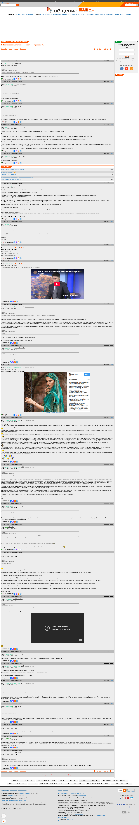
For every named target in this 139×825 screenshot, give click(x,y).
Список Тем (4, 49)
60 (100, 49)
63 (107, 49)
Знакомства (17, 14)
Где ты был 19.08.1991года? (8, 174)
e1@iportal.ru (11, 795)
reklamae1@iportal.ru (24, 793)
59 (97, 49)
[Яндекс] (126, 68)
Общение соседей (119, 14)
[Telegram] (20, 79)
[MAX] (16, 79)
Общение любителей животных (62, 14)
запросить (129, 61)
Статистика (23, 49)
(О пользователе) (21, 84)
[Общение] (49, 13)
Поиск (10, 49)
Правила (16, 49)
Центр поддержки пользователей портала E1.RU (71, 793)
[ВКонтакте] (14, 79)
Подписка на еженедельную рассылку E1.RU (14, 800)
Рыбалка (128, 14)
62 (105, 49)
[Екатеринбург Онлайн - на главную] (86, 13)
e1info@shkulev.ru (100, 815)
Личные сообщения (27, 14)
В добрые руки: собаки (92, 14)
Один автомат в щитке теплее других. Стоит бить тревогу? (17, 177)
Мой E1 (118, 41)
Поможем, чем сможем (106, 14)
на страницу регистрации (128, 59)
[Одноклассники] (18, 79)
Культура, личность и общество (17, 41)
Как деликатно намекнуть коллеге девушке (12, 169)
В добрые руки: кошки (78, 14)
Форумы (3, 41)
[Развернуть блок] (116, 75)
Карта (42, 14)
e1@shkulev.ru (79, 814)
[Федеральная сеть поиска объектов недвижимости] (126, 812)
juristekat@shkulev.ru (63, 817)
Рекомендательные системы (66, 821)
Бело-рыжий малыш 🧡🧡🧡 (9, 172)
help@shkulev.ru (81, 795)
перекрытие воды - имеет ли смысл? (11, 179)
